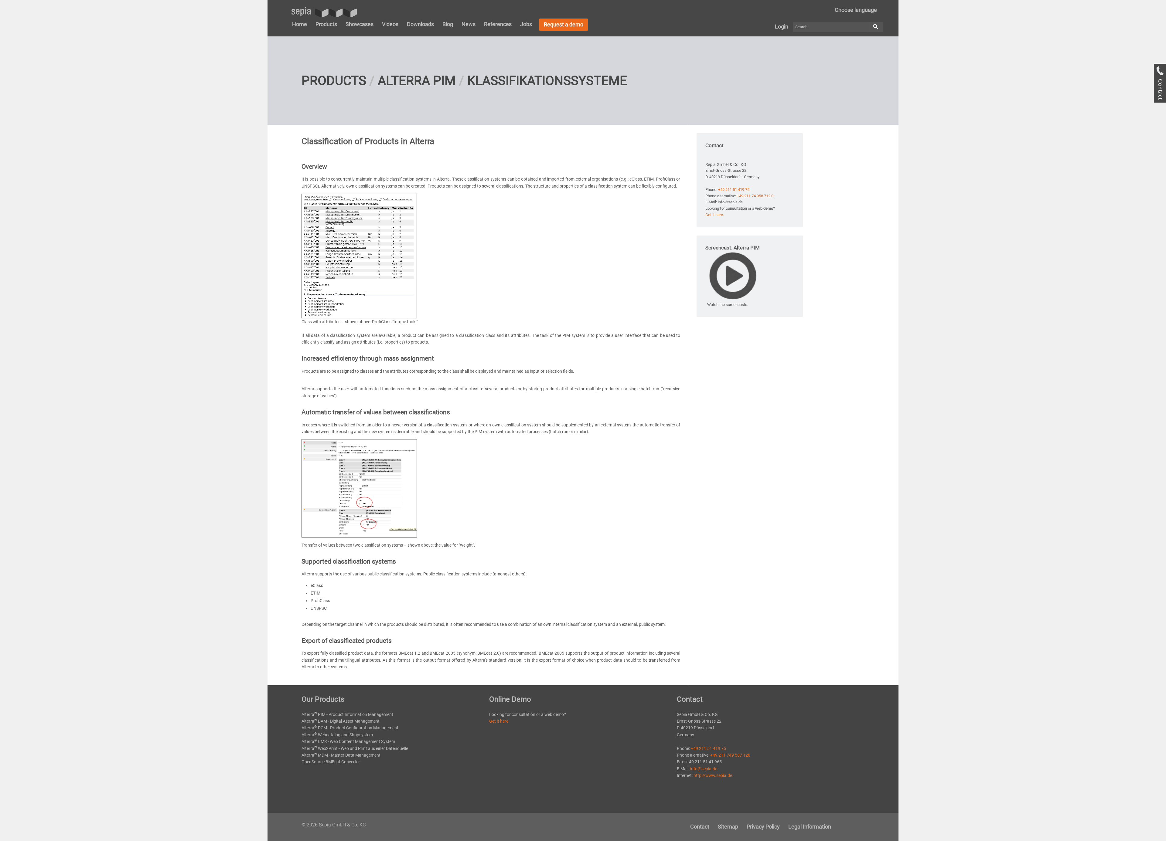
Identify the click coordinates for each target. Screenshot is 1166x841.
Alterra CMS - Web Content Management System (348, 741)
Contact (699, 826)
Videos (390, 24)
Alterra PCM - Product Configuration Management (350, 727)
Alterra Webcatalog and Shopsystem (337, 734)
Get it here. (714, 214)
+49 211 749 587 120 (730, 755)
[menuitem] (855, 10)
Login (781, 26)
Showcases (359, 24)
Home (299, 24)
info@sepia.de (703, 768)
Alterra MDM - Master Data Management (341, 755)
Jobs (526, 24)
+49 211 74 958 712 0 (755, 196)
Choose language (856, 10)
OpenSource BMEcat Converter (331, 761)
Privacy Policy (763, 826)
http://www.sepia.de (713, 775)
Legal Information (809, 826)
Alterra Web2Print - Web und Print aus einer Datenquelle (355, 748)
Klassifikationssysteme (547, 80)
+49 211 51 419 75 (733, 189)
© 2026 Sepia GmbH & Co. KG (334, 825)
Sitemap (728, 826)
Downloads (420, 24)
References (498, 24)
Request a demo (563, 24)
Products (326, 24)
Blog (447, 24)
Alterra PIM (417, 80)
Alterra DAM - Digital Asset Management (341, 721)
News (469, 24)
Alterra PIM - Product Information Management (347, 714)
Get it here (498, 721)
